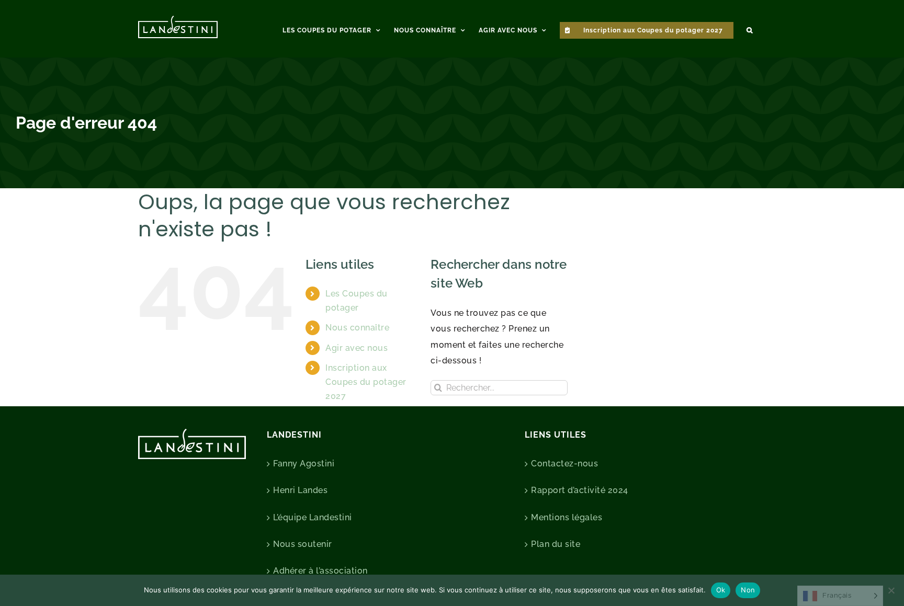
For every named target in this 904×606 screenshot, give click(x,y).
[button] (750, 29)
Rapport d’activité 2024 (579, 490)
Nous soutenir (302, 544)
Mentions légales (566, 517)
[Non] (891, 590)
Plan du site (555, 544)
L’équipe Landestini (312, 517)
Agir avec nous (356, 348)
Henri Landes (300, 490)
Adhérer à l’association (320, 571)
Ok (721, 590)
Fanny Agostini (303, 463)
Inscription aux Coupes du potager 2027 (365, 382)
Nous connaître (357, 328)
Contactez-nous (564, 463)
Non (748, 590)
